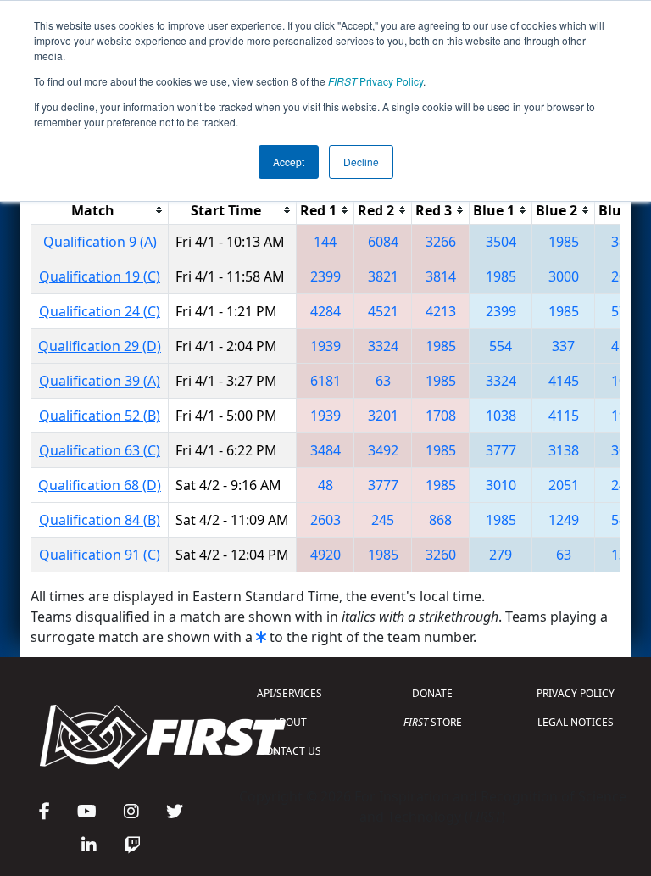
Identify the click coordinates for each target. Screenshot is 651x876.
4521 (383, 311)
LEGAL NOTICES (575, 722)
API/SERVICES (289, 693)
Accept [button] (288, 161)
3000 (563, 276)
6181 (325, 380)
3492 (383, 450)
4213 (441, 311)
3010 (501, 485)
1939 (325, 346)
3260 (441, 554)
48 (325, 485)
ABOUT (289, 722)
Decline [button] (361, 161)
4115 (563, 415)
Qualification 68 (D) (99, 485)
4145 (563, 380)
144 (325, 241)
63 (383, 380)
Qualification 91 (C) (99, 554)
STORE (432, 722)
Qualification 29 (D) (99, 346)
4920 (325, 554)
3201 (383, 415)
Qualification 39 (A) (99, 380)
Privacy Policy (375, 81)
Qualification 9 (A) (100, 241)
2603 (325, 520)
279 (500, 554)
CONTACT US (290, 751)
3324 (383, 346)
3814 (441, 276)
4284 (325, 311)
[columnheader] (100, 210)
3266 (441, 241)
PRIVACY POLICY (576, 693)
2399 (325, 276)
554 (500, 346)
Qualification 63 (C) (99, 450)
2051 (563, 485)
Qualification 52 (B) (99, 415)
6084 (383, 241)
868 (440, 520)
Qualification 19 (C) (99, 276)
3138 (563, 450)
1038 (501, 415)
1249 (563, 520)
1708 (441, 415)
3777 (501, 450)
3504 (501, 241)
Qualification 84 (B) (99, 520)
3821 (383, 276)
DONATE (432, 693)
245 (382, 520)
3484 (325, 450)
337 (563, 346)
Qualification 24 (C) (99, 311)
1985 (563, 241)
